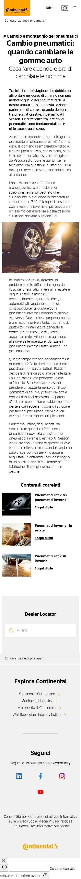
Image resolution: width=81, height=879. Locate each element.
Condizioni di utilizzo (43, 817)
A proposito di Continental (37, 708)
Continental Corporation (37, 694)
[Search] (4, 868)
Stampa (22, 817)
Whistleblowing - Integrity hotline (37, 715)
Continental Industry (37, 701)
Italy (49, 7)
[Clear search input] (45, 875)
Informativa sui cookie (53, 826)
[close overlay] (3, 861)
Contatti (10, 817)
